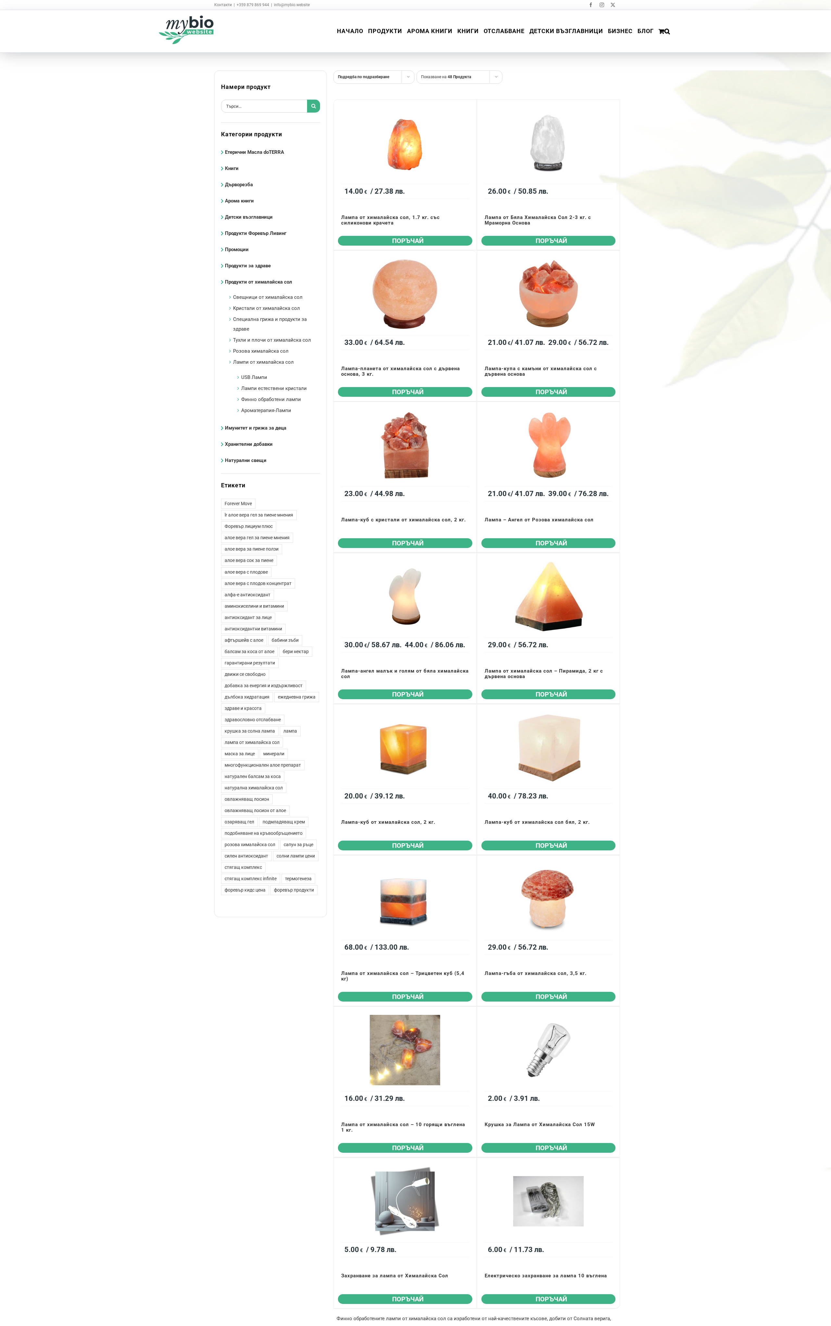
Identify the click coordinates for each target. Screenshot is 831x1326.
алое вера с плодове (246, 572)
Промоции (237, 249)
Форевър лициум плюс (249, 526)
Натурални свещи (246, 460)
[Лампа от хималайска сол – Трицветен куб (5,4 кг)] (405, 899)
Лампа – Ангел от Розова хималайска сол (539, 520)
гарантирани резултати (250, 662)
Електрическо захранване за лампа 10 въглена (546, 1276)
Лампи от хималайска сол (263, 362)
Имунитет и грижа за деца (255, 428)
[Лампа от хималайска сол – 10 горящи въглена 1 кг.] (405, 1050)
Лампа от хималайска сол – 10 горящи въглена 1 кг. (403, 1127)
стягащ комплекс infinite (251, 878)
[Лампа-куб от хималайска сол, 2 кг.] (405, 748)
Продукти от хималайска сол (258, 282)
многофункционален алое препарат (263, 765)
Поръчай (408, 241)
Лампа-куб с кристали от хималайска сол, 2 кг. (403, 520)
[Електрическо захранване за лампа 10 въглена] (548, 1201)
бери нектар (296, 651)
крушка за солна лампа (250, 731)
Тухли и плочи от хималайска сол (272, 340)
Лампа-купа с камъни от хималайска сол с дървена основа (541, 371)
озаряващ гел (239, 821)
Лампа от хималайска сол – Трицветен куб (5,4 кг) (403, 976)
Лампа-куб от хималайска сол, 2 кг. (388, 822)
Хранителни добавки (249, 444)
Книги (232, 168)
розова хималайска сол (250, 844)
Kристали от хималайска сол (266, 308)
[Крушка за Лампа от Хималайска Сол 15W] (548, 1050)
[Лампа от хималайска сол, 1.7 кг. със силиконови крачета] (405, 143)
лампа (290, 731)
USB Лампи (254, 377)
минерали (273, 753)
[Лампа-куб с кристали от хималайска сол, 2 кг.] (405, 445)
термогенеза (298, 878)
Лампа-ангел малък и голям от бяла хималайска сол (405, 673)
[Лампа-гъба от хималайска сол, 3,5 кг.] (548, 899)
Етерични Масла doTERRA (254, 152)
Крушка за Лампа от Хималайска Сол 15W (540, 1124)
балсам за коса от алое (249, 651)
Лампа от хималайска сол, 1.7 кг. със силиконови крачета (390, 220)
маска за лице (240, 753)
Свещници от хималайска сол (268, 297)
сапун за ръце (298, 844)
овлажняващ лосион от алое (255, 810)
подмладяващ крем (284, 821)
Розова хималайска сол (261, 351)
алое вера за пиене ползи (252, 549)
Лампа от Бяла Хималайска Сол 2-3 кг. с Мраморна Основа (538, 220)
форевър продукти (294, 890)
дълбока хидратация (247, 696)
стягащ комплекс (243, 867)
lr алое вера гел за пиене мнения (259, 514)
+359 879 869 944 (253, 5)
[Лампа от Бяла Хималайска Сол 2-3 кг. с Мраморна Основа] (548, 143)
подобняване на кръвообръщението (264, 833)
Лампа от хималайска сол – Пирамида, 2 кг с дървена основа (544, 673)
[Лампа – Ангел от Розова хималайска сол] (548, 445)
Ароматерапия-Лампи (266, 410)
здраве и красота (243, 708)
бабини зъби (285, 640)
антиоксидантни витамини (253, 628)
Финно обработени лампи (271, 399)
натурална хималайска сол (254, 787)
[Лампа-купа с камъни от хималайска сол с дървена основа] (548, 294)
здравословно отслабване (253, 719)
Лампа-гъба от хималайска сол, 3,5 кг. (536, 973)
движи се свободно (245, 674)
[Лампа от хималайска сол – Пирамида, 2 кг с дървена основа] (548, 596)
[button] (667, 31)
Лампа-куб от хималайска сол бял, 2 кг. (537, 822)
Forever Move (238, 503)
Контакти (223, 5)
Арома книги (239, 201)
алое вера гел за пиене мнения (257, 537)
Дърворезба (239, 185)
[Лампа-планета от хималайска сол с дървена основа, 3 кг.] (405, 294)
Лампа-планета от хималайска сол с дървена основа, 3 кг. (400, 371)
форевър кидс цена (245, 890)
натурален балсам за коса (253, 776)
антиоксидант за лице (248, 617)
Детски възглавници (249, 217)
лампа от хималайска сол (252, 742)
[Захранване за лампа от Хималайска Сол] (405, 1201)
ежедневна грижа (297, 696)
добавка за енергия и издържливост (264, 685)
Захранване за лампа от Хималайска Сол (394, 1276)
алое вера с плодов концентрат (258, 583)
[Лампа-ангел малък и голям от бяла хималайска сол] (405, 596)
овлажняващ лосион (247, 799)
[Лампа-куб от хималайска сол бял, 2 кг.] (548, 748)
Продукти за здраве (248, 266)
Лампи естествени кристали (274, 388)
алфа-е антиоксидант (247, 594)
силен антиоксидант (246, 855)
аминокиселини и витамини (254, 606)
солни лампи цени (296, 855)
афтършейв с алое (244, 640)
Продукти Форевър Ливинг (255, 233)
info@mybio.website (292, 5)
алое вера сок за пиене (249, 560)
